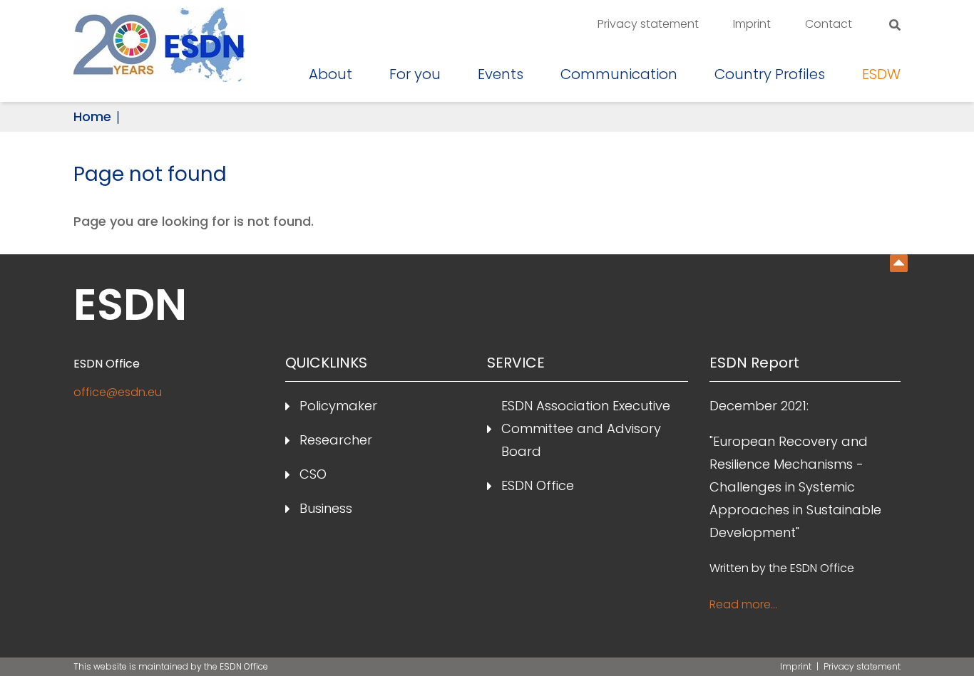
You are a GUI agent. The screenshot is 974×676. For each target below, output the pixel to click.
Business (325, 508)
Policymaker (338, 406)
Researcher (335, 440)
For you (415, 74)
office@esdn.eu (117, 392)
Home (92, 116)
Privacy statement (648, 24)
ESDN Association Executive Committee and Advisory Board (585, 428)
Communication (618, 74)
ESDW (881, 74)
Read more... (743, 604)
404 (899, 263)
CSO (313, 474)
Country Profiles (769, 74)
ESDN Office (537, 485)
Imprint (752, 24)
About (330, 74)
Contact (828, 24)
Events (500, 74)
